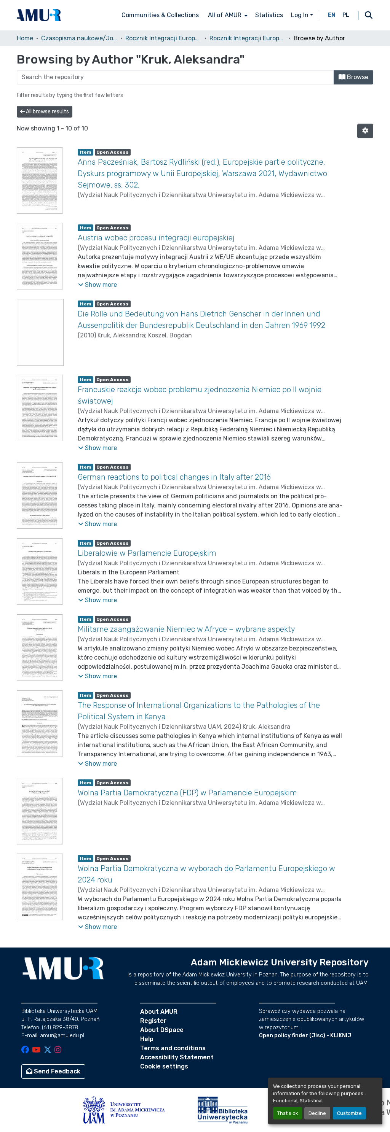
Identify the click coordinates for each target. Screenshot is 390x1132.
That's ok (287, 1113)
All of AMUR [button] (224, 15)
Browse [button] (356, 77)
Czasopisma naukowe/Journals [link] (79, 38)
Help (146, 1039)
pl (345, 15)
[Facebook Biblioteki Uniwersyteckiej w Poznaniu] (25, 1050)
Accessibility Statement (177, 1057)
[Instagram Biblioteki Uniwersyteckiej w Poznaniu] (57, 1050)
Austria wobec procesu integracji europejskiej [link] (156, 237)
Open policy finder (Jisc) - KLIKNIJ (305, 1035)
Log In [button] (300, 15)
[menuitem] (227, 15)
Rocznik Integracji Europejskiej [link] (163, 38)
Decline (317, 1113)
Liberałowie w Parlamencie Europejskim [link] (147, 553)
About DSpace (162, 1029)
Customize (349, 1113)
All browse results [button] (47, 111)
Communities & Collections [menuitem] (160, 15)
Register (153, 1020)
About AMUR (158, 1011)
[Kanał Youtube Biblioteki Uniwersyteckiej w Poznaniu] (36, 1050)
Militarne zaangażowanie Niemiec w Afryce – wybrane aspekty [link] (186, 629)
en (332, 15)
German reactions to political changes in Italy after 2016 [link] (174, 477)
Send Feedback (56, 1071)
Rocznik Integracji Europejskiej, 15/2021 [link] (247, 38)
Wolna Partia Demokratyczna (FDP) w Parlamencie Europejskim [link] (187, 792)
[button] (39, 15)
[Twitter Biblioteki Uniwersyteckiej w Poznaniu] (47, 1050)
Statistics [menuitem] (269, 15)
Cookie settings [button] (164, 1066)
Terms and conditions (173, 1048)
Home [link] (25, 38)
